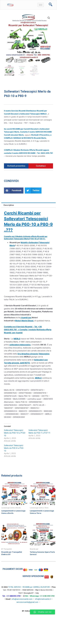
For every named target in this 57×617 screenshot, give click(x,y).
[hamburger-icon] (41, 5)
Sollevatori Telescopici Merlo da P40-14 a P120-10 (15, 433)
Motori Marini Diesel (24, 320)
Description (9, 205)
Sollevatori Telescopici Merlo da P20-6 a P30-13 (14, 448)
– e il (27, 329)
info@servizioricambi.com (22, 599)
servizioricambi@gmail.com (27, 602)
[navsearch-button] (50, 4)
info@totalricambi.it (43, 599)
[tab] (28, 205)
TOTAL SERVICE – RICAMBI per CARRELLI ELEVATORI (29, 587)
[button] (13, 191)
